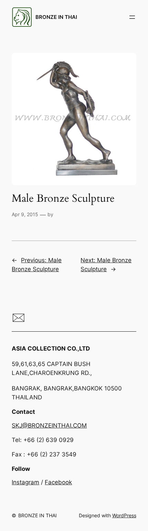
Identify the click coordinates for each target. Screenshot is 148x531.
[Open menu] (132, 17)
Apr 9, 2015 (25, 214)
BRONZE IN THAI (56, 17)
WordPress (124, 515)
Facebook (58, 482)
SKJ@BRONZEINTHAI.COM (49, 425)
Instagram (25, 482)
